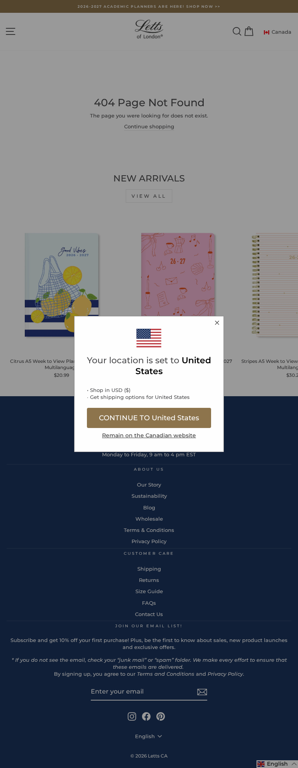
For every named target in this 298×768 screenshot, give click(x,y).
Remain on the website (149, 435)
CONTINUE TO (149, 418)
